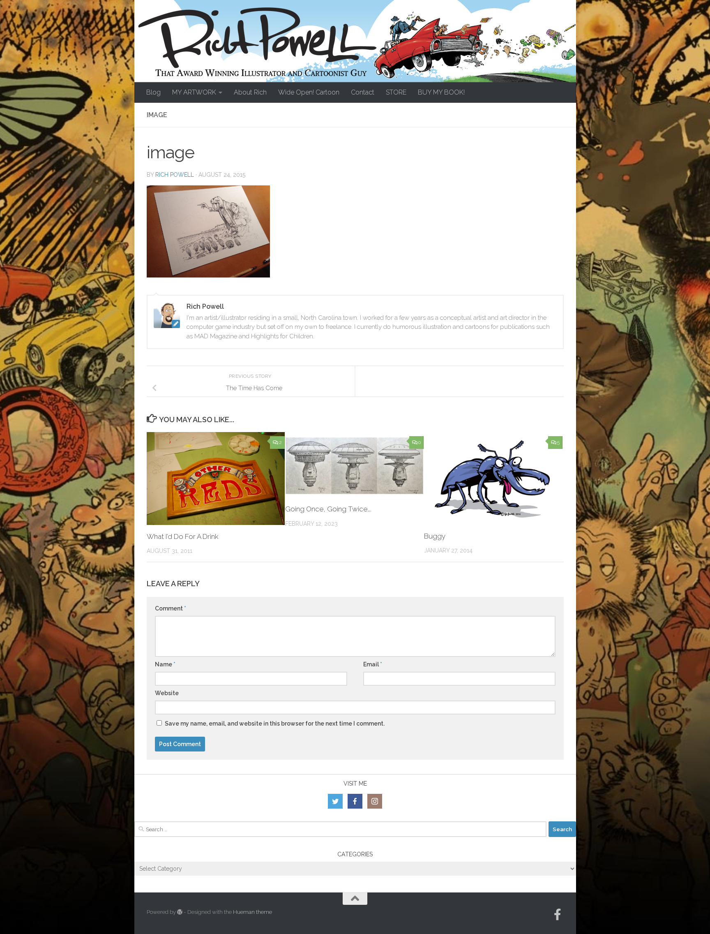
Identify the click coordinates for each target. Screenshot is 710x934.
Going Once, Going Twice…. (328, 509)
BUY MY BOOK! (441, 92)
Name (165, 664)
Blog (153, 92)
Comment (170, 608)
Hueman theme (252, 912)
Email (372, 664)
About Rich (250, 92)
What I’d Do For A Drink (183, 536)
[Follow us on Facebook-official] (557, 914)
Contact (362, 92)
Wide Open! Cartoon (308, 92)
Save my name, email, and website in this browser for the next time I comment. (275, 723)
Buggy (434, 536)
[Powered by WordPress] (179, 912)
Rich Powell (174, 174)
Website (167, 693)
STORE (396, 92)
